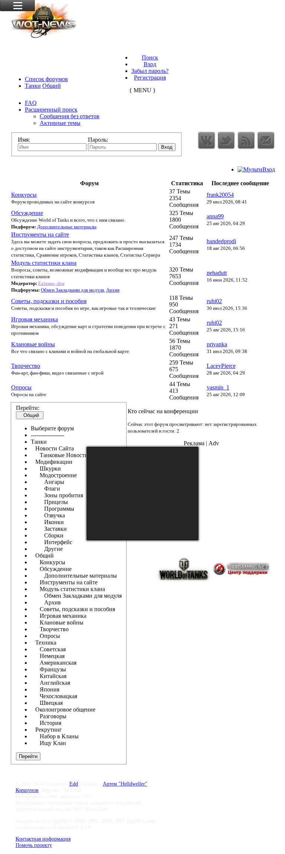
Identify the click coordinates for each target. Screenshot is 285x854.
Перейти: (27, 408)
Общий (51, 86)
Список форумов (46, 79)
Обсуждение (27, 213)
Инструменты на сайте (40, 234)
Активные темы (60, 123)
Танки (33, 86)
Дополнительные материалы (66, 226)
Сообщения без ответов (69, 116)
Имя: (24, 140)
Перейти (28, 756)
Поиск (150, 57)
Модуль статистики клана (43, 263)
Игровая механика (34, 319)
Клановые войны (33, 344)
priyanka (217, 344)
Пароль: (98, 140)
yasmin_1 (218, 387)
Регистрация (150, 77)
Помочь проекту (34, 845)
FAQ (31, 103)
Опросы (21, 387)
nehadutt (217, 273)
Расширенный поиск (51, 109)
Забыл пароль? (149, 71)
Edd (73, 784)
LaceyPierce (221, 366)
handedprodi (221, 241)
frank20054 (220, 195)
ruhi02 (214, 301)
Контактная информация (43, 839)
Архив (112, 290)
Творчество (25, 366)
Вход (150, 64)
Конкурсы (24, 195)
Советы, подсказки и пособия (48, 301)
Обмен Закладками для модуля (72, 290)
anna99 (215, 216)
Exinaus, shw (51, 283)
